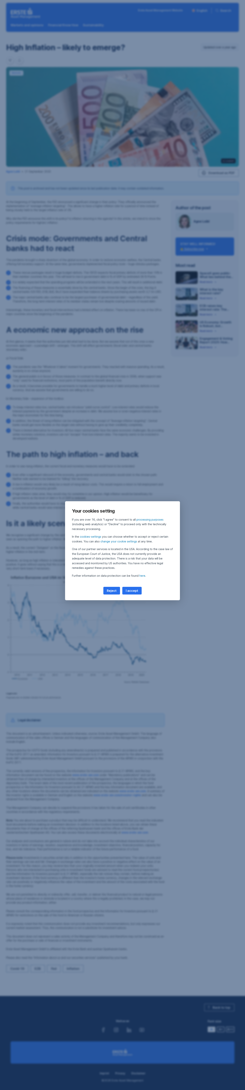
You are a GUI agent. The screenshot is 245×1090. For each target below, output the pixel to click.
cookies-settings (90, 536)
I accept (132, 591)
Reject (112, 591)
